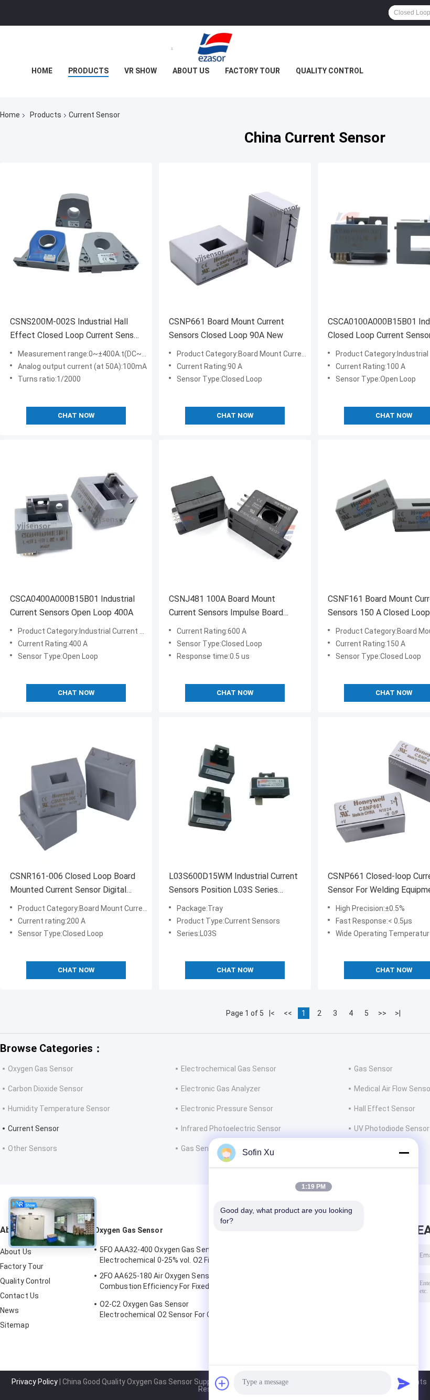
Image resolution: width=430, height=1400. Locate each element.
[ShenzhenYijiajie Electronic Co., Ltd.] (215, 46)
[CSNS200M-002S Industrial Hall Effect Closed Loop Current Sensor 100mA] (76, 238)
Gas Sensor (373, 1069)
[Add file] (222, 1383)
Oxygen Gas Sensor (40, 1069)
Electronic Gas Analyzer (221, 1088)
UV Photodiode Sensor (391, 1128)
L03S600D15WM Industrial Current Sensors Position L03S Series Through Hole (233, 884)
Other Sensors (32, 1148)
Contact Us (19, 1296)
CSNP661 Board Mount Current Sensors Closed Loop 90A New (226, 328)
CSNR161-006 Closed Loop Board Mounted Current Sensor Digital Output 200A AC (72, 884)
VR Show (140, 71)
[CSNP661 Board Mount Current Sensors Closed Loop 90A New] (235, 238)
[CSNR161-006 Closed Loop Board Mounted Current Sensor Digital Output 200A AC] (76, 793)
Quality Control (329, 71)
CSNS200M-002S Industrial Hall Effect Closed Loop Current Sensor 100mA (75, 329)
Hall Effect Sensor (384, 1108)
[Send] (403, 1383)
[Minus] (403, 1152)
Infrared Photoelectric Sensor (231, 1128)
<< (288, 1013)
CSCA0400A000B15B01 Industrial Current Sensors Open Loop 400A (72, 605)
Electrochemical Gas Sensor (228, 1069)
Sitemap (14, 1325)
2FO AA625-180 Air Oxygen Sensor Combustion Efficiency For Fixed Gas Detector (162, 1283)
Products (88, 71)
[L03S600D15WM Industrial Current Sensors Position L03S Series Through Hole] (235, 793)
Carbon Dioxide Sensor (45, 1088)
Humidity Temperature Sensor (59, 1108)
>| (398, 1013)
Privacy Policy (35, 1381)
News (9, 1310)
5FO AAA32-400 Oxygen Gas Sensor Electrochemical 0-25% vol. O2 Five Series (170, 1254)
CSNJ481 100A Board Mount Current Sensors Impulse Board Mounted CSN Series (226, 607)
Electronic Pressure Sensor (227, 1108)
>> (382, 1013)
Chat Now (76, 415)
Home (41, 71)
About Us (191, 71)
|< (272, 1013)
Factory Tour (252, 71)
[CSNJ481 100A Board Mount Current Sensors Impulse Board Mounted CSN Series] (235, 515)
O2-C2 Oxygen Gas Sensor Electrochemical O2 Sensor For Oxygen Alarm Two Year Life (166, 1311)
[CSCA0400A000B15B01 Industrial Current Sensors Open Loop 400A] (76, 515)
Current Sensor (33, 1128)
